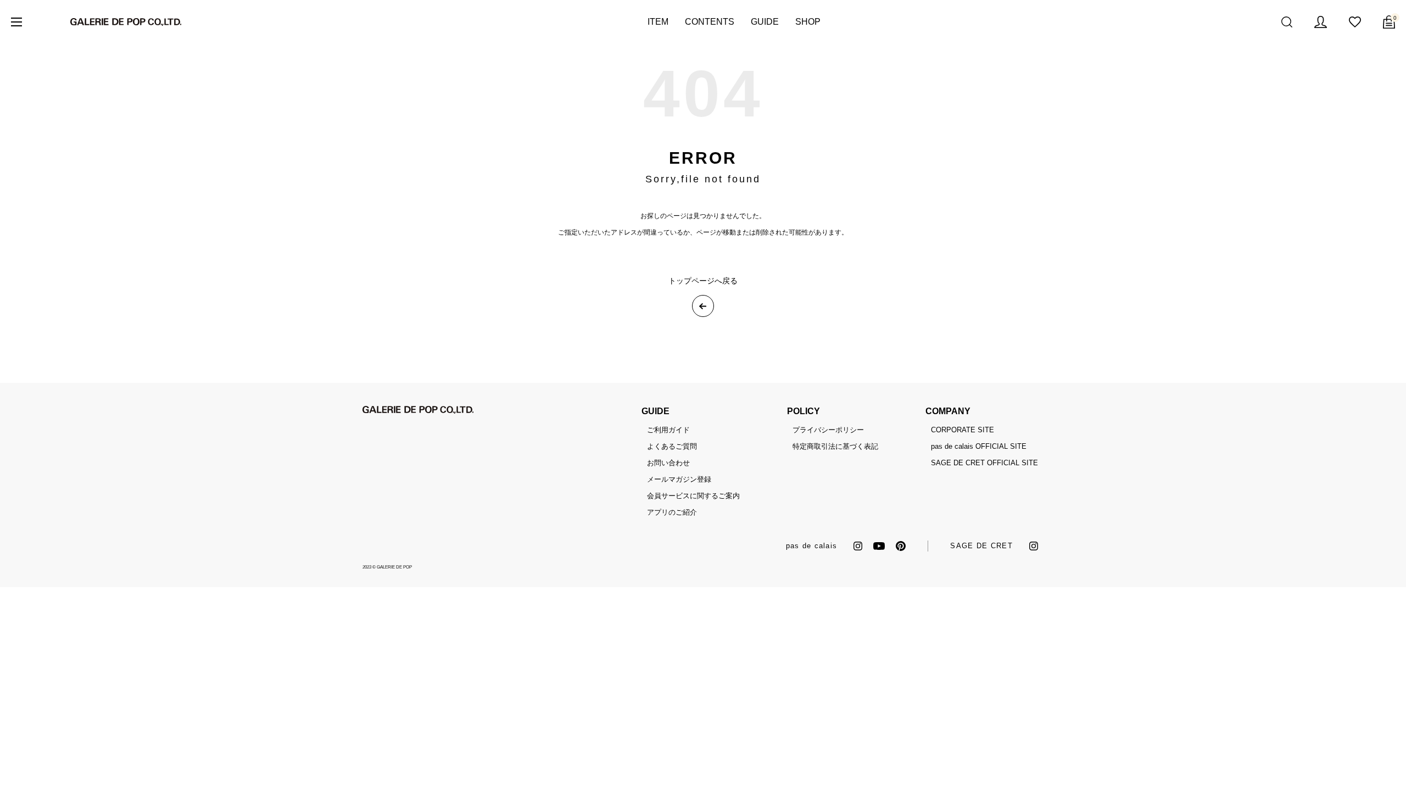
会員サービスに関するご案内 (693, 496)
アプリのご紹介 (672, 512)
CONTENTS (709, 21)
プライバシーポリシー (828, 430)
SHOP (808, 21)
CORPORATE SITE (962, 430)
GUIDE (765, 21)
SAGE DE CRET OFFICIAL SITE (984, 463)
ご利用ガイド (668, 430)
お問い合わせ (668, 463)
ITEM (658, 21)
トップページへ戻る (703, 280)
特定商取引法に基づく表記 (835, 446)
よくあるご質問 (672, 446)
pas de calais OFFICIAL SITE (978, 446)
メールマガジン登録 (679, 479)
